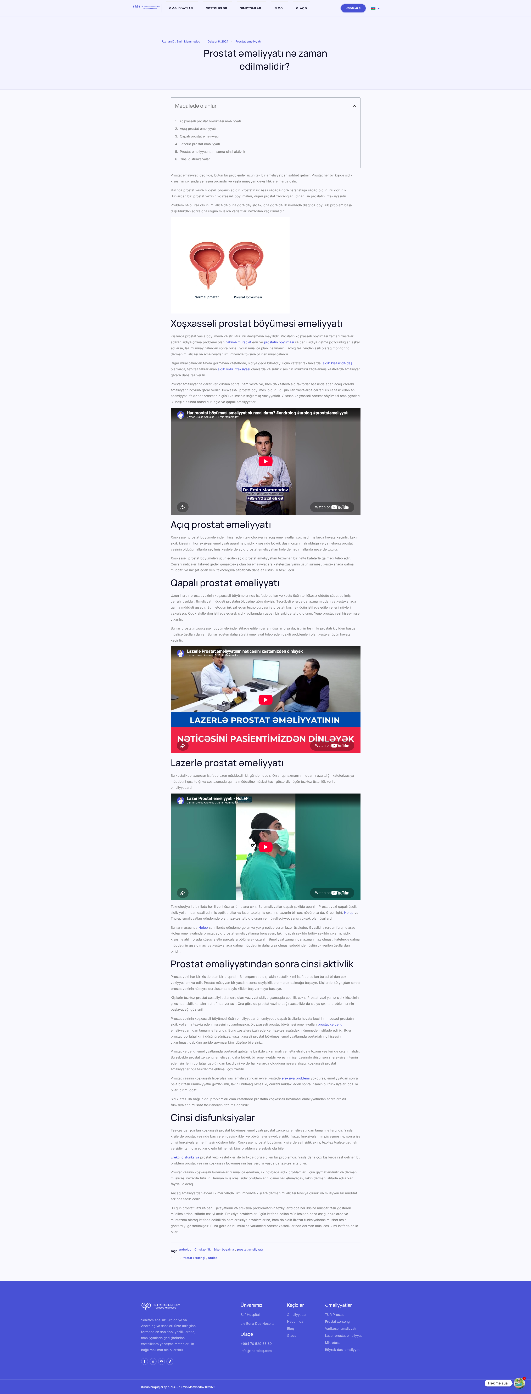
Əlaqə (301, 8)
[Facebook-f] (144, 1361)
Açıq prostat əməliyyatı (198, 128)
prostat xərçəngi (330, 1024)
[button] (354, 105)
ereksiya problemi (296, 1078)
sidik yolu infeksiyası (234, 369)
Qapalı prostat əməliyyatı (199, 136)
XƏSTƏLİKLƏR (216, 8)
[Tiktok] (169, 1361)
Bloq (278, 8)
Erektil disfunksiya (185, 1157)
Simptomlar (250, 8)
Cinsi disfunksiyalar (195, 159)
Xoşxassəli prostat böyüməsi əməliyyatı (210, 121)
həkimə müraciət (238, 342)
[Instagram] (153, 1361)
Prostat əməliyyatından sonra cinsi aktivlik (212, 151)
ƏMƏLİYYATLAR (181, 8)
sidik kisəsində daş (337, 363)
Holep (348, 912)
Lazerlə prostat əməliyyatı (200, 144)
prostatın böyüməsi (279, 342)
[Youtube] (161, 1361)
